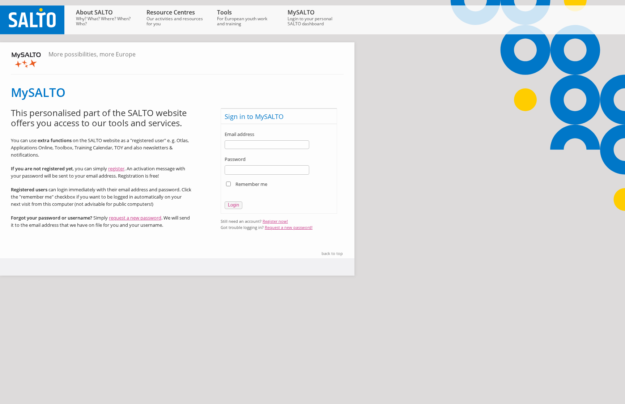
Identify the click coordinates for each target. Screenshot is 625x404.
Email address (239, 134)
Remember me (251, 184)
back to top (332, 253)
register (116, 168)
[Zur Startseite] (32, 32)
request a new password (135, 217)
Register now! (275, 221)
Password (235, 159)
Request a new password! (288, 227)
